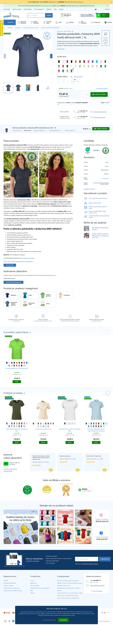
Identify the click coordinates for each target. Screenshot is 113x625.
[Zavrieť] (111, 2)
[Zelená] (94, 423)
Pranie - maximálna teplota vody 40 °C (98, 198)
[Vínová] (84, 61)
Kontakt (61, 9)
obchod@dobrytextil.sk (100, 112)
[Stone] (97, 66)
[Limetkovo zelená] (67, 71)
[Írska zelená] (101, 66)
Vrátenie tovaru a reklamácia (11, 588)
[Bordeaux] (96, 426)
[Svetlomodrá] (101, 61)
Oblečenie (9, 27)
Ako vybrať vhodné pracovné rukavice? (67, 580)
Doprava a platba (17, 9)
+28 (24, 426)
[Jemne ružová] (92, 66)
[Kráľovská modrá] (92, 61)
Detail (17, 381)
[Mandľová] (46, 426)
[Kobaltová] (63, 71)
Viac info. (54, 275)
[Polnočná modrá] (46, 423)
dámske (107, 166)
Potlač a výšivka (28, 9)
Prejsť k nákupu (101, 129)
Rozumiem (63, 620)
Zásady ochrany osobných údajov (13, 590)
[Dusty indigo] (91, 426)
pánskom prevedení (28, 258)
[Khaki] (14, 426)
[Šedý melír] (59, 66)
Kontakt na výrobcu (89, 189)
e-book (58, 5)
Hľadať (48, 15)
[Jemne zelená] (70, 423)
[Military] (53, 423)
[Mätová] (41, 426)
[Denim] (51, 423)
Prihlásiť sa (105, 559)
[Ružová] (88, 61)
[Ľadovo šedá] (38, 426)
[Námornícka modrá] (48, 423)
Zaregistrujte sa (46, 5)
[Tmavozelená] (21, 426)
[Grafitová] (105, 61)
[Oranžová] (76, 61)
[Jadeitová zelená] (80, 66)
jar (102, 178)
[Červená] (67, 61)
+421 (66, 15)
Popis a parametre (16, 130)
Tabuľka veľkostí (78, 76)
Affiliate (32, 593)
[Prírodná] (76, 66)
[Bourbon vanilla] (43, 423)
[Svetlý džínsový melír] (71, 71)
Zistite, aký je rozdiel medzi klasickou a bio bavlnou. (18, 261)
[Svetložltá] (84, 66)
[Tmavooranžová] (63, 66)
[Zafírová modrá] (88, 426)
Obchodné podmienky (10, 583)
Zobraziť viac (60, 49)
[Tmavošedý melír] (43, 426)
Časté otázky (7, 9)
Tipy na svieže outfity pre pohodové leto (68, 598)
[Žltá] (27, 423)
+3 (103, 426)
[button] (51, 56)
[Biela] (63, 61)
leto (105, 178)
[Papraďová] (105, 66)
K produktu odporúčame (55, 130)
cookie (42, 613)
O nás (32, 580)
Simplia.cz (106, 621)
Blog (55, 9)
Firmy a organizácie (39, 9)
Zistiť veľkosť (10, 265)
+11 (24, 365)
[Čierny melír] (67, 66)
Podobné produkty (69, 130)
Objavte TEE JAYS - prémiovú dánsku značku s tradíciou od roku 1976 (100, 235)
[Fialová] (99, 423)
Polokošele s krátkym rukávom (31, 27)
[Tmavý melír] (93, 426)
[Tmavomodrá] (71, 61)
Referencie (49, 9)
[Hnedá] (80, 61)
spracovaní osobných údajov (90, 564)
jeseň (107, 178)
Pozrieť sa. (80, 2)
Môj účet (107, 9)
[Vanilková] (71, 66)
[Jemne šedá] (88, 66)
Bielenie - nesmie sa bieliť (95, 203)
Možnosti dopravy (103, 88)
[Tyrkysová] (97, 61)
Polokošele (18, 27)
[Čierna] (59, 61)
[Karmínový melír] (59, 71)
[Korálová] (48, 426)
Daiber (107, 162)
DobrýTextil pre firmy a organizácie (40, 588)
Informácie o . (86, 564)
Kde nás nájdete (97, 591)
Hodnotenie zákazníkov (40, 130)
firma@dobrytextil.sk (99, 117)
